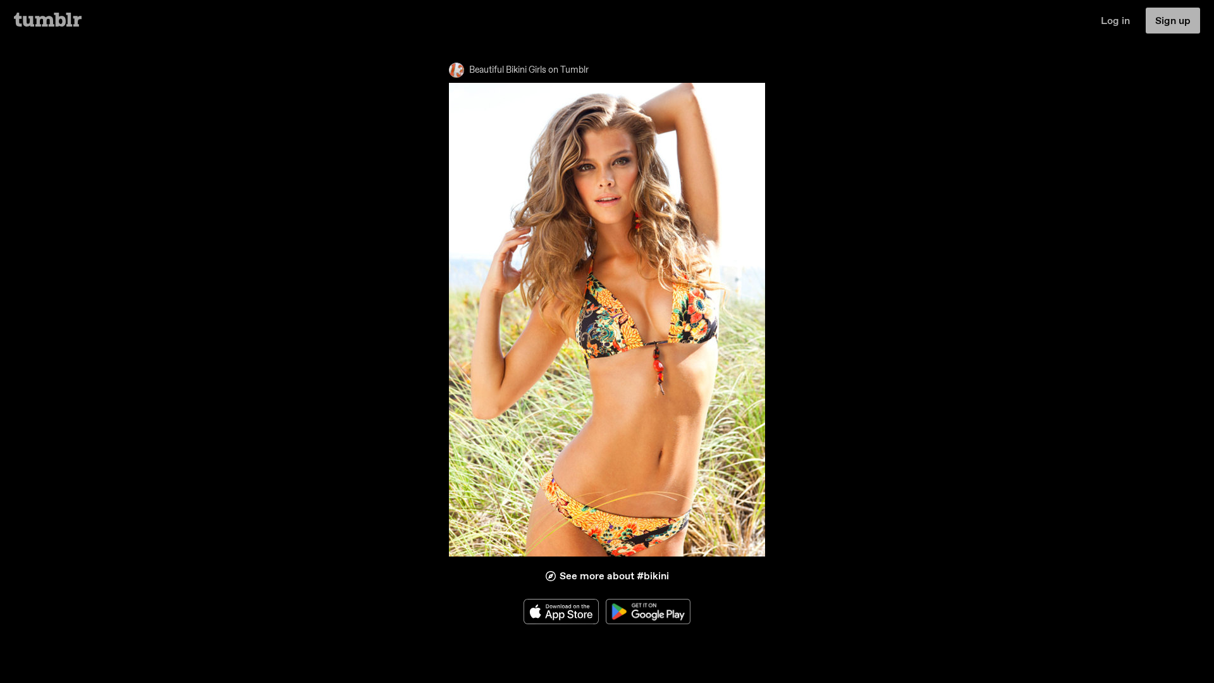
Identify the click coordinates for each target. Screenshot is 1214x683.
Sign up (1173, 21)
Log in (1115, 21)
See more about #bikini (614, 576)
